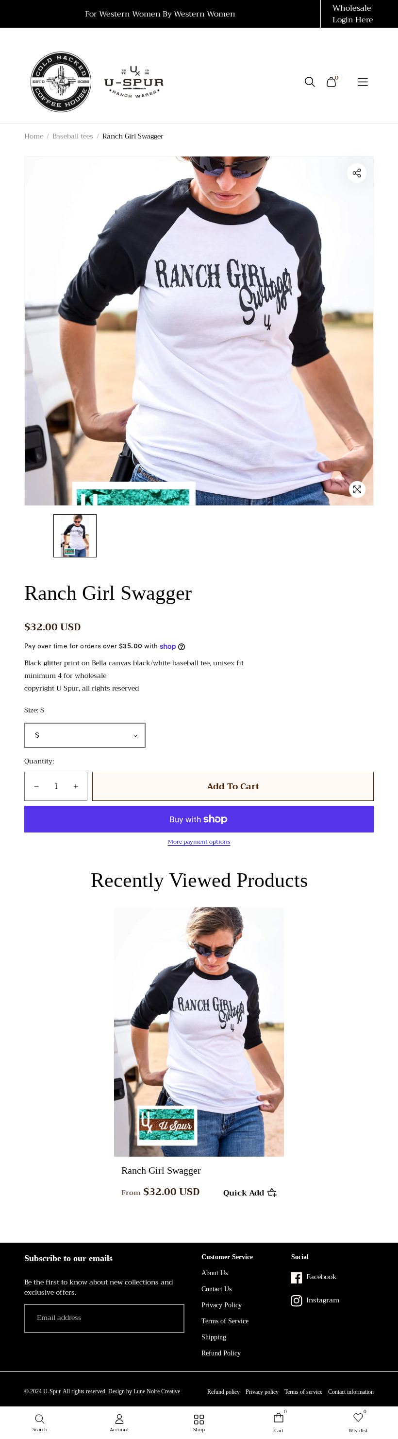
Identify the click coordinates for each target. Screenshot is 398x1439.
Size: (34, 710)
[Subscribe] (170, 1319)
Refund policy (223, 1391)
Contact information (351, 1391)
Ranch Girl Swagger (161, 1170)
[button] (363, 81)
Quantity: (39, 761)
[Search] (310, 82)
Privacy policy (262, 1391)
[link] (199, 1424)
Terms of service (303, 1391)
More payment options (199, 841)
